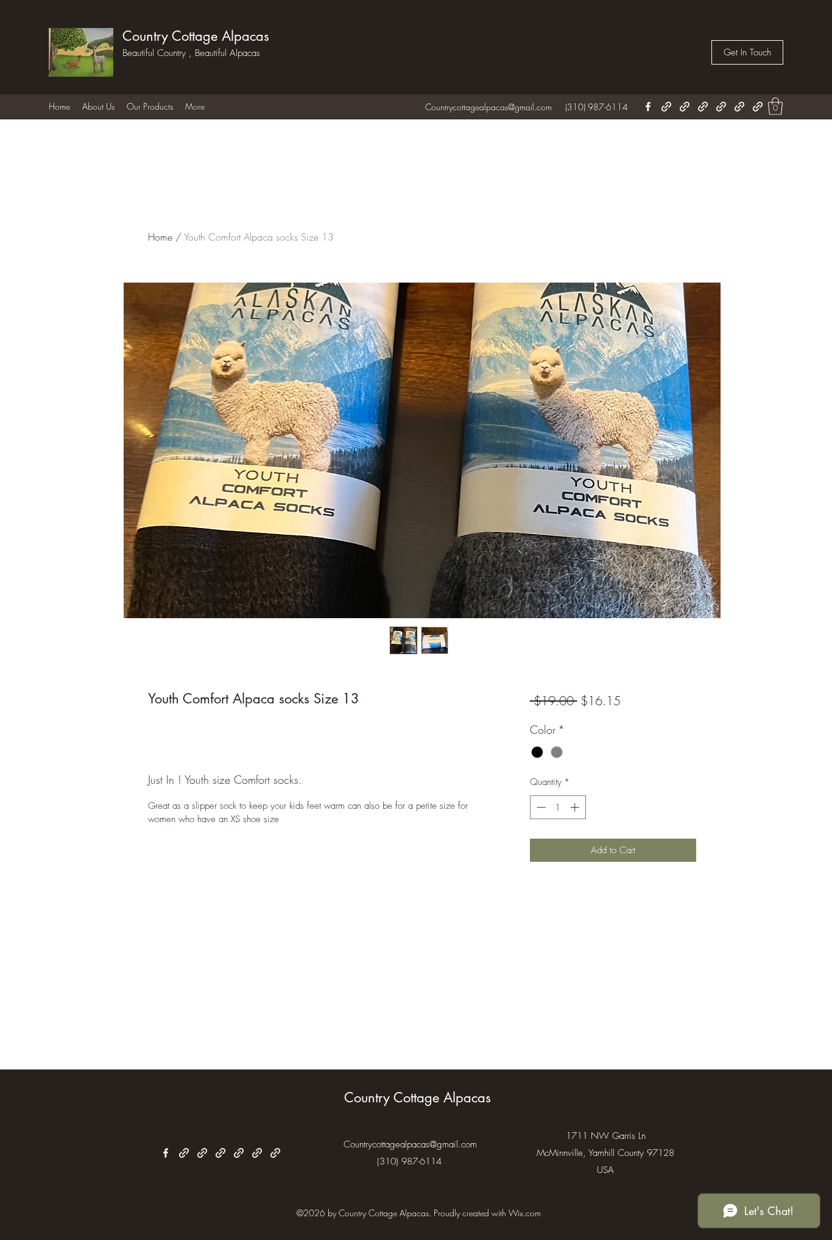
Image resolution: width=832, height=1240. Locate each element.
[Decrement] (540, 807)
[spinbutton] (558, 807)
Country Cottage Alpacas (195, 35)
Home (160, 237)
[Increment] (576, 807)
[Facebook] (648, 106)
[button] (747, 52)
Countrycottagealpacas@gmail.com (488, 107)
